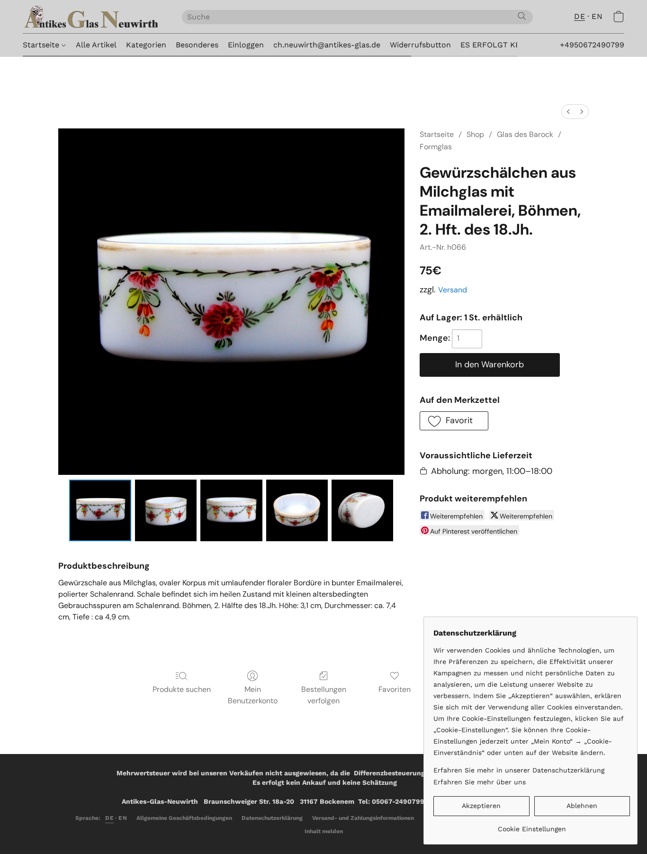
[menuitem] (568, 111)
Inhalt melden (324, 831)
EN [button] (597, 16)
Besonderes (197, 44)
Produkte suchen (182, 689)
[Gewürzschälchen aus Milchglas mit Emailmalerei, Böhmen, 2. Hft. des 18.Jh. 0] (100, 510)
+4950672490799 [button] (592, 44)
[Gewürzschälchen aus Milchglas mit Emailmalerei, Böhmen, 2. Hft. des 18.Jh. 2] (231, 510)
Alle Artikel (96, 44)
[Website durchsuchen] (522, 16)
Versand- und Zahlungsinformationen (363, 818)
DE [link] (109, 818)
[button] (93, 16)
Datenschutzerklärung (272, 818)
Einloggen (246, 44)
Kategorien (146, 44)
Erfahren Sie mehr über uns (479, 782)
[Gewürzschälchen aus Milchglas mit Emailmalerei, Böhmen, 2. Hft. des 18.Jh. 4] (362, 510)
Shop (475, 134)
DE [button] (579, 16)
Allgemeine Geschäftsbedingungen (184, 818)
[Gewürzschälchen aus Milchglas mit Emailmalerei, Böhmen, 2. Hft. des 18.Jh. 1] (166, 510)
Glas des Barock (525, 134)
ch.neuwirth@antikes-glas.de (326, 44)
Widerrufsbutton (420, 44)
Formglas (436, 147)
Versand (452, 290)
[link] (531, 825)
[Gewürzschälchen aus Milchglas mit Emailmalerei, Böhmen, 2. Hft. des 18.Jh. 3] (297, 510)
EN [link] (122, 818)
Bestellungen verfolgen (323, 695)
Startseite (42, 44)
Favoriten (394, 689)
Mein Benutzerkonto (253, 695)
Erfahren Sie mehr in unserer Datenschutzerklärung (518, 770)
